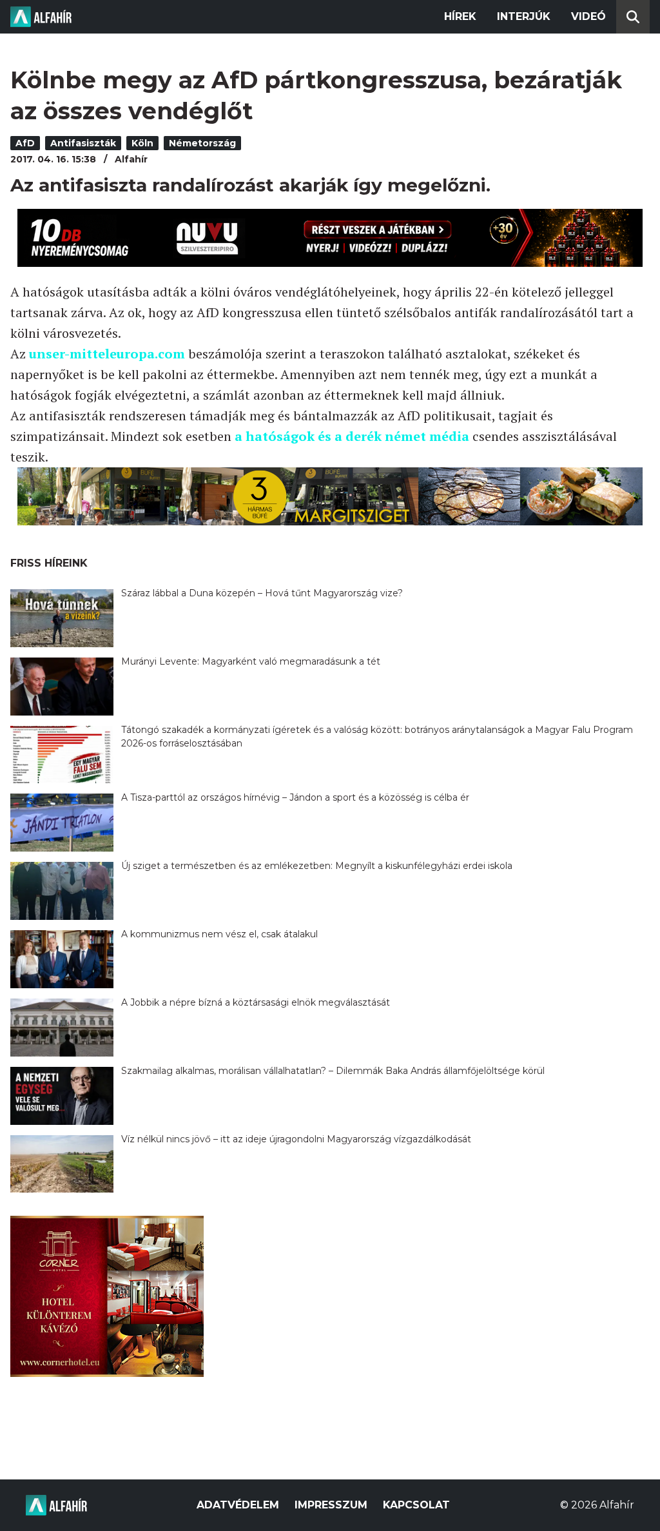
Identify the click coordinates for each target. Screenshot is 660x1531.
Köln (142, 143)
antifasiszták (83, 143)
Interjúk (523, 16)
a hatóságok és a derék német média (352, 436)
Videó (588, 16)
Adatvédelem (238, 1505)
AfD (25, 143)
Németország (202, 143)
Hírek (460, 16)
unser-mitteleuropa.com (107, 353)
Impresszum (331, 1505)
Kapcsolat (416, 1505)
